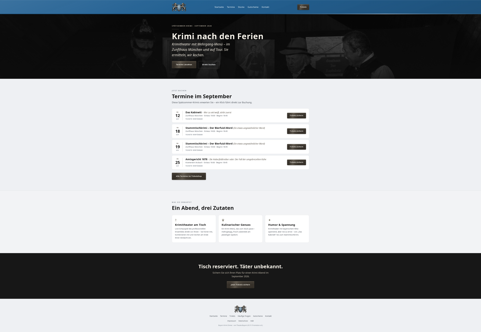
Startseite (219, 7)
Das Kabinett (194, 112)
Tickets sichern (296, 115)
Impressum (231, 321)
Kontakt (265, 7)
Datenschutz (243, 321)
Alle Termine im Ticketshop (189, 176)
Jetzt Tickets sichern (240, 284)
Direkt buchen (209, 64)
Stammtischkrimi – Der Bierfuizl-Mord (209, 128)
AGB (252, 321)
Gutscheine (253, 7)
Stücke (241, 7)
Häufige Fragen (244, 316)
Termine (231, 7)
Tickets (303, 7)
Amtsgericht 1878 (196, 159)
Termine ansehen (184, 64)
